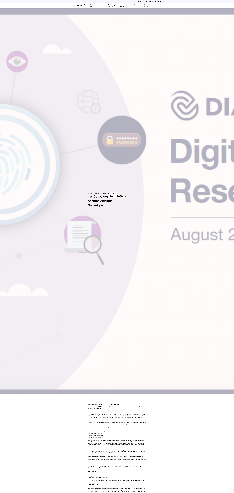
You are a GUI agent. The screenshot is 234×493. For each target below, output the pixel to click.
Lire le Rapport (91, 412)
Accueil (85, 4)
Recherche (110, 193)
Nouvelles (105, 193)
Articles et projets (99, 193)
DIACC (115, 193)
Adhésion (103, 4)
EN (160, 4)
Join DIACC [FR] (158, 1)
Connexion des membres (148, 1)
